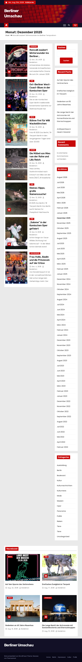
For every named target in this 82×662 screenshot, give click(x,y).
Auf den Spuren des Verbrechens (19, 584)
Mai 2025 (60, 253)
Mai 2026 (60, 192)
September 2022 (64, 416)
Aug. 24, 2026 (13, 588)
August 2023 (62, 360)
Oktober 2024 (63, 289)
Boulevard (61, 475)
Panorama (34, 46)
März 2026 (61, 203)
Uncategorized (35, 253)
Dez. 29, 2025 (37, 60)
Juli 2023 (60, 365)
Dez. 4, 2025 (37, 266)
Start (7, 35)
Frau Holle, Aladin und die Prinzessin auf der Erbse (39, 260)
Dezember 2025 (63, 218)
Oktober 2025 (63, 228)
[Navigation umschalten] (64, 25)
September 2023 (64, 355)
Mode (59, 496)
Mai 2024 (60, 315)
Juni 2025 (61, 248)
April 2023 (61, 381)
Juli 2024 (60, 304)
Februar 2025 (62, 269)
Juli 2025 (60, 243)
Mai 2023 (60, 376)
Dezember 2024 (63, 279)
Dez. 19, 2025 (37, 127)
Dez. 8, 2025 (37, 232)
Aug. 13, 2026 (13, 629)
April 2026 (61, 197)
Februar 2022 (62, 447)
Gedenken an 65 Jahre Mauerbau (19, 625)
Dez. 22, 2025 (37, 94)
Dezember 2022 (63, 401)
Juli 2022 (60, 426)
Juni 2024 (61, 309)
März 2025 (61, 264)
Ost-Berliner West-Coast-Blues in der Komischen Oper (40, 87)
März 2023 (61, 386)
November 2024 (63, 284)
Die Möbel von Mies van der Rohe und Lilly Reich (39, 156)
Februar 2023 (62, 391)
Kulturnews (61, 490)
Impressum (62, 657)
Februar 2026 (62, 208)
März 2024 (61, 325)
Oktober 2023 (62, 350)
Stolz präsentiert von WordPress (15, 656)
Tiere (32, 184)
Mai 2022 (60, 437)
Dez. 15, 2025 (37, 163)
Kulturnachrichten (64, 485)
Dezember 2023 (63, 340)
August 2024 (62, 299)
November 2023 (63, 345)
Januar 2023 (62, 396)
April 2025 (61, 259)
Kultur (59, 480)
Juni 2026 (61, 187)
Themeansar (11, 658)
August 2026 (62, 177)
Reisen (59, 521)
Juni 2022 (61, 432)
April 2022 (61, 442)
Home (48, 657)
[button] (69, 25)
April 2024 (61, 320)
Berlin (32, 117)
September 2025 (64, 233)
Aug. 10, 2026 (49, 631)
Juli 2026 (60, 182)
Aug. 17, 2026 (49, 588)
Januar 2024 (62, 335)
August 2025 (62, 238)
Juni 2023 (61, 370)
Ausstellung (62, 465)
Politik (59, 516)
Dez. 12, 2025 (37, 197)
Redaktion (25, 588)
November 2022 (63, 406)
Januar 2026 (62, 213)
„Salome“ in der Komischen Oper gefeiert (38, 225)
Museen (33, 150)
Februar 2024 (62, 330)
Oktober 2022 (62, 411)
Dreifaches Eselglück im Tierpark (56, 584)
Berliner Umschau (18, 645)
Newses (35, 656)
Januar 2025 (62, 274)
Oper (32, 81)
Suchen (61, 47)
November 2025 (63, 223)
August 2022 (62, 421)
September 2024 (64, 294)
